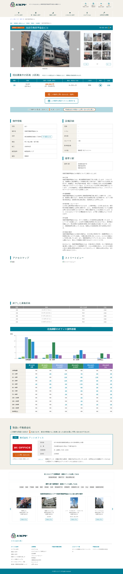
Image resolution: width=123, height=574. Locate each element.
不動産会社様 (96, 546)
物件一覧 (22, 19)
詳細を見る (24, 519)
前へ (87, 64)
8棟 (81, 377)
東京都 (27, 23)
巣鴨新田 (67, 487)
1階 (17, 310)
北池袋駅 (38, 23)
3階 (14, 85)
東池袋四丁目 (58, 487)
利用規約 (33, 557)
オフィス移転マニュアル (17, 559)
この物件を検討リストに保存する (63, 101)
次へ (108, 64)
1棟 (36, 377)
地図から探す (14, 554)
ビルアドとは (34, 549)
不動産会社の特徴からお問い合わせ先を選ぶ (79, 109)
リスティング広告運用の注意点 (100, 549)
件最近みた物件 (101, 6)
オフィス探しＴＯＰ (14, 19)
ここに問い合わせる (22, 455)
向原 (51, 487)
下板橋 (32, 487)
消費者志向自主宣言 (36, 560)
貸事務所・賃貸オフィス (19, 23)
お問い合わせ (34, 564)
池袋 (26, 487)
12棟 (96, 377)
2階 (17, 313)
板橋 (37, 487)
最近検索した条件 (86, 6)
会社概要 (33, 553)
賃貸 (11, 23)
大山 (87, 487)
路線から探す (14, 551)
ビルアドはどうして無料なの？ (39, 551)
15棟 (81, 380)
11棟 (65, 374)
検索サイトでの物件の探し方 (18, 556)
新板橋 (92, 487)
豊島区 (32, 23)
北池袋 (21, 487)
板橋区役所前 (99, 487)
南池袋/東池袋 (53, 477)
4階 (17, 319)
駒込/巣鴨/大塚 (70, 477)
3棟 (111, 374)
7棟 (81, 374)
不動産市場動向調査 (57, 546)
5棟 (97, 374)
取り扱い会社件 (105, 27)
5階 (17, 322)
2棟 (50, 374)
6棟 (81, 391)
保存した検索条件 (93, 6)
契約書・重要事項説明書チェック (19, 564)
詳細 (108, 85)
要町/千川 (61, 477)
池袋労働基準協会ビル (46, 23)
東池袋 (46, 487)
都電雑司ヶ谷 (75, 487)
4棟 (111, 384)
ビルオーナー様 (76, 546)
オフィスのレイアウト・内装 (18, 561)
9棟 (97, 380)
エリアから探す (15, 549)
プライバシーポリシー (36, 555)
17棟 (81, 384)
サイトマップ (34, 562)
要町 (41, 487)
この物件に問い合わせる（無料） (63, 94)
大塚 (82, 487)
